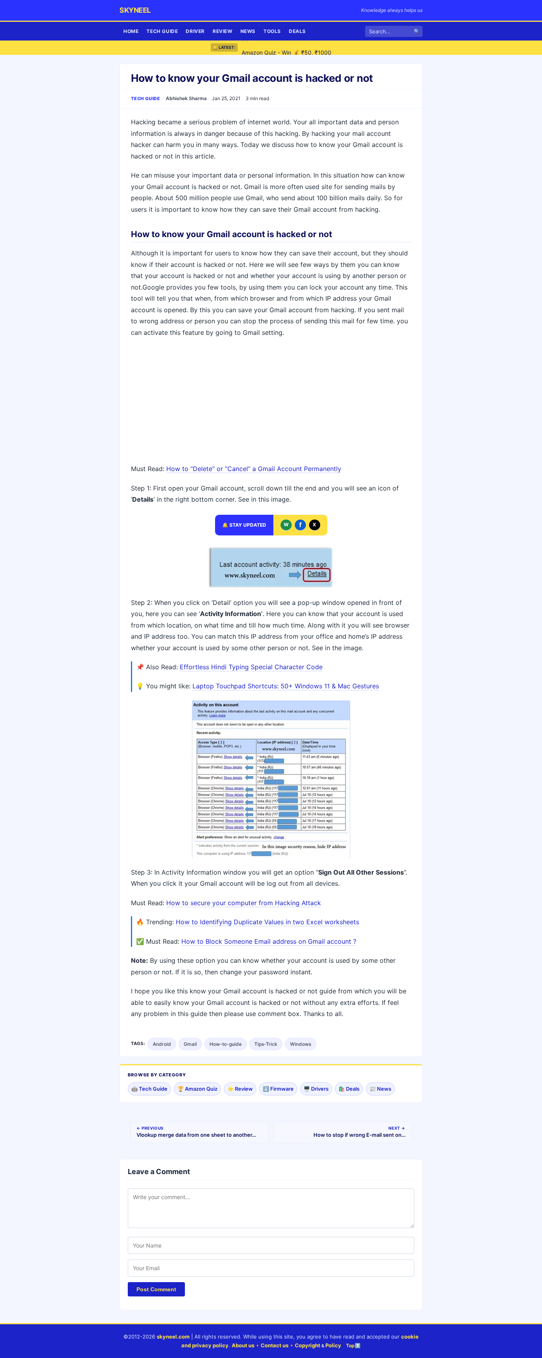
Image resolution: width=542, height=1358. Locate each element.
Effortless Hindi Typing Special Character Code (251, 667)
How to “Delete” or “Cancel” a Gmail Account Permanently (253, 469)
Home (130, 31)
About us (243, 1345)
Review (223, 31)
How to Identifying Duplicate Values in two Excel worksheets (267, 922)
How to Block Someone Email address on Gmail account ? (268, 941)
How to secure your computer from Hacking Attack (243, 903)
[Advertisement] (271, 401)
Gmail (190, 1044)
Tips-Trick (265, 1044)
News (248, 31)
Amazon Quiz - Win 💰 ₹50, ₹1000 (286, 47)
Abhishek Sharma (186, 98)
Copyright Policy (318, 1345)
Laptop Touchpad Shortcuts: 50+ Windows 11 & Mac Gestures (285, 686)
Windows (300, 1044)
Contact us (274, 1345)
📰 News (380, 1089)
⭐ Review (240, 1089)
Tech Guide (162, 31)
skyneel (135, 10)
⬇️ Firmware (278, 1089)
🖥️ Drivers (316, 1089)
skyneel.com (173, 1336)
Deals (297, 31)
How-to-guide (225, 1044)
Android (162, 1044)
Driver (195, 31)
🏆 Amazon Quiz (197, 1089)
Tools (272, 31)
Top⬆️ (353, 1345)
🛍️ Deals (348, 1089)
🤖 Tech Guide (149, 1089)
